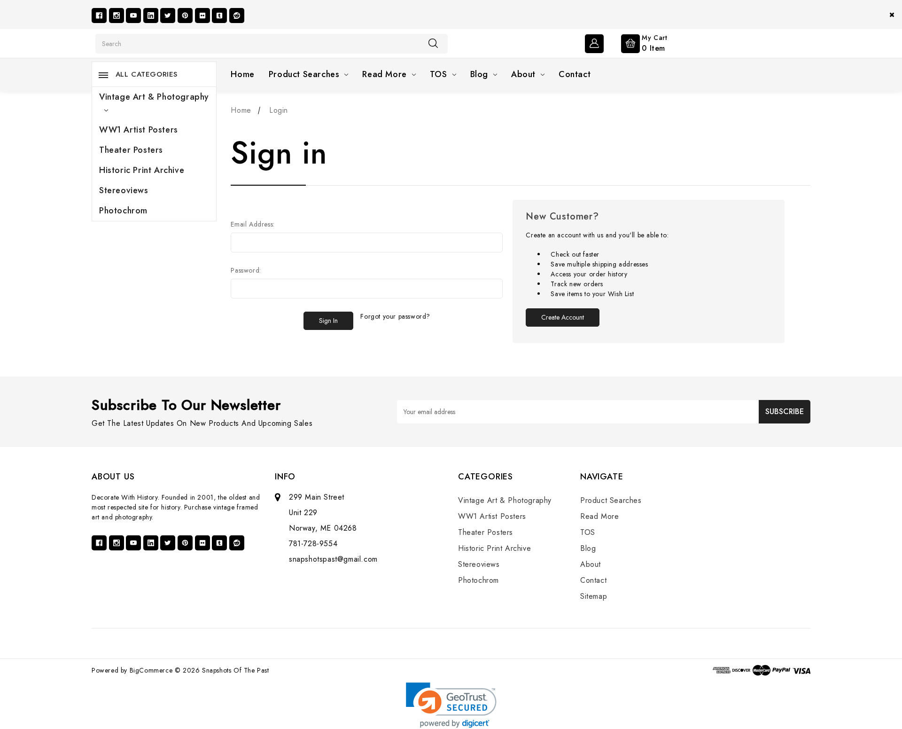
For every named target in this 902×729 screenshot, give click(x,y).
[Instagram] (116, 15)
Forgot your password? (395, 316)
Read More (384, 74)
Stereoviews (123, 190)
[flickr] (202, 15)
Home (242, 74)
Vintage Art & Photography (154, 97)
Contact (575, 74)
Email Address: (252, 224)
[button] (451, 705)
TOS (438, 74)
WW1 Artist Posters (138, 130)
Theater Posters (131, 150)
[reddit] (236, 15)
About (523, 74)
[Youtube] (133, 15)
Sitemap (593, 596)
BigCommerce (151, 670)
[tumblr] (219, 15)
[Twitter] (167, 15)
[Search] (433, 43)
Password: (246, 270)
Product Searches (304, 74)
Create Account (562, 317)
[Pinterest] (185, 15)
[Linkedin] (150, 15)
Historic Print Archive (141, 170)
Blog (479, 74)
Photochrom (123, 210)
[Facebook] (99, 15)
